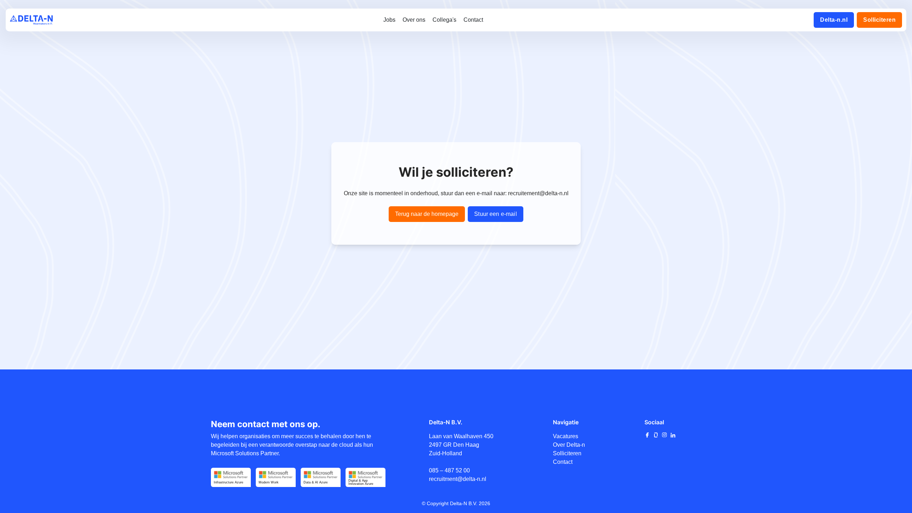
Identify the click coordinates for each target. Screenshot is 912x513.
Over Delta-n (569, 445)
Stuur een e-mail (495, 214)
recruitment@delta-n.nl (457, 479)
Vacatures (565, 436)
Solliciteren (567, 453)
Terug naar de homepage (426, 214)
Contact (562, 462)
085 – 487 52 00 (449, 470)
